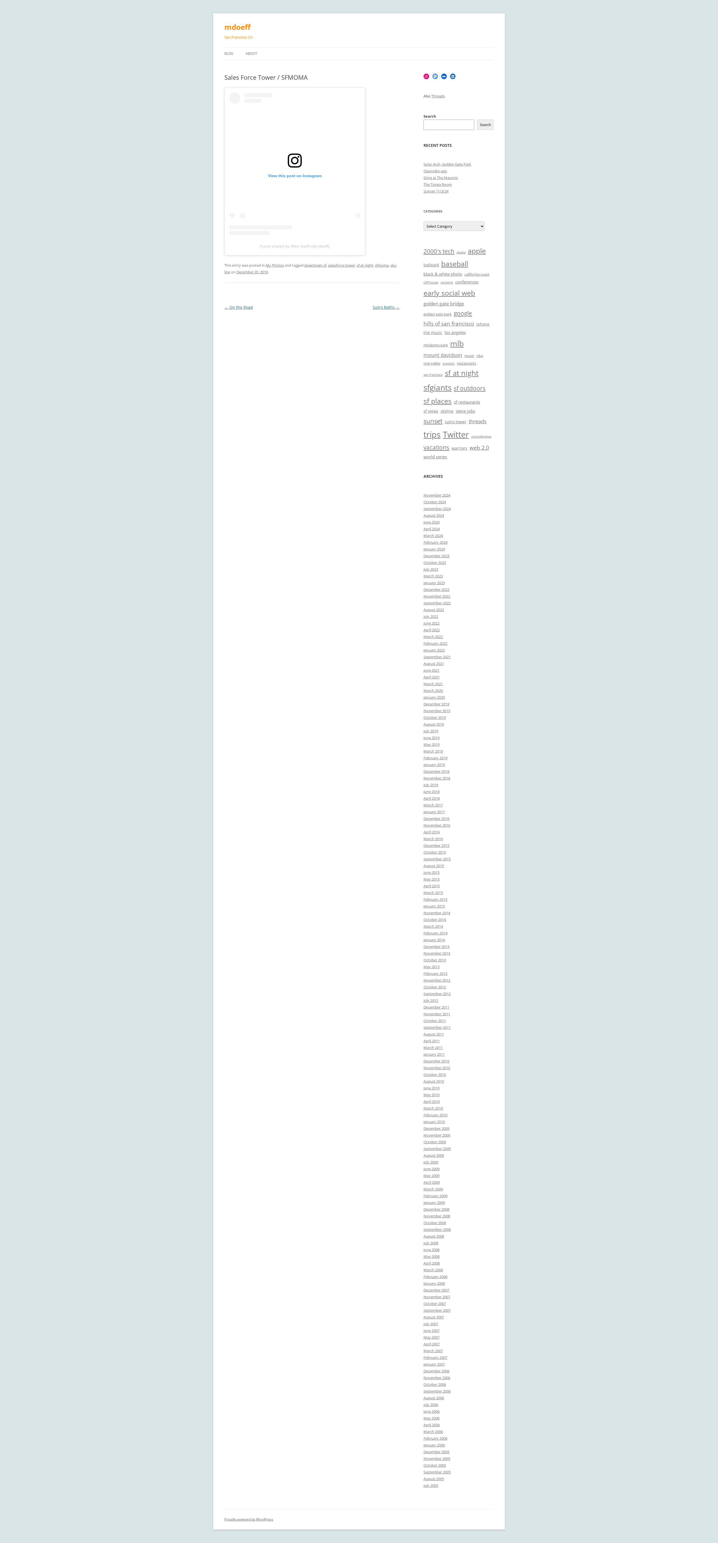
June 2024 (431, 522)
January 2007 (434, 1364)
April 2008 (432, 1263)
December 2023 (436, 555)
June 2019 (431, 737)
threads (478, 421)
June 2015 (431, 872)
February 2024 (435, 542)
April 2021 (432, 677)
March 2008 (433, 1269)
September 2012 (437, 993)
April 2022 (432, 629)
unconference (481, 436)
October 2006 (435, 1384)
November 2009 (437, 1135)
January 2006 (434, 1445)
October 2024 (435, 501)
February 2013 (435, 973)
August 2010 (434, 1081)
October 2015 (435, 852)
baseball (454, 263)
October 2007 (435, 1303)
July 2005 (431, 1485)
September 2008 (437, 1229)
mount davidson (443, 355)
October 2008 (435, 1222)
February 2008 (435, 1276)
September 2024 (437, 508)
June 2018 (431, 791)
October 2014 (435, 919)
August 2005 (434, 1478)
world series (435, 457)
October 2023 (435, 562)
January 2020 (434, 697)
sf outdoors (469, 388)
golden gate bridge (444, 303)
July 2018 (431, 784)
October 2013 (435, 960)
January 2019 (434, 764)
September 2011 (437, 1027)
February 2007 (435, 1357)
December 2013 (436, 946)
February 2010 (435, 1114)
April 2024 (432, 528)
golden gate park (438, 314)
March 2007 (433, 1350)
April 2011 (432, 1040)
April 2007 (432, 1344)
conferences (466, 282)
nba (480, 355)
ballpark (431, 265)
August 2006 (434, 1397)
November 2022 (437, 596)
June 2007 (431, 1330)
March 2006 (433, 1431)
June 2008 (431, 1249)
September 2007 (437, 1310)
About (251, 53)
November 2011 (437, 1013)
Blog (228, 53)
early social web (449, 293)
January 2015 (434, 906)
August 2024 (434, 515)
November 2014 (437, 912)
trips (432, 434)
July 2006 (431, 1404)
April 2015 (432, 885)
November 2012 (437, 980)
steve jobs (465, 411)
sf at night (365, 265)
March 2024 (433, 535)
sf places (438, 401)
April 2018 (432, 798)
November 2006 (437, 1377)
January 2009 (434, 1202)
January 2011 (434, 1054)
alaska (461, 252)
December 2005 (436, 1451)
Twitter (456, 434)
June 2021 (431, 670)
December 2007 (436, 1290)
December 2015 (436, 845)
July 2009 (431, 1162)
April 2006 (432, 1424)
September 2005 (437, 1472)
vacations (436, 447)
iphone (482, 324)
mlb (457, 343)
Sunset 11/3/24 (436, 191)
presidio (449, 363)
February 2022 (435, 643)
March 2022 (433, 636)
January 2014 (434, 939)
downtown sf (315, 265)
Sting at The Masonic (441, 177)
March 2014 (433, 926)
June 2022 (431, 623)
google (463, 313)
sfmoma (382, 265)
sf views (431, 411)
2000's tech (439, 251)
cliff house (431, 282)
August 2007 (434, 1317)
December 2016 (436, 818)
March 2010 (433, 1108)
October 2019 (435, 717)
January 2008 (434, 1283)
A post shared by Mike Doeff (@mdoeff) (295, 246)
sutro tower (455, 421)
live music (433, 332)
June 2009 (431, 1168)
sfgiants (438, 387)
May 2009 (431, 1175)
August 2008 (434, 1236)
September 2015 (437, 858)
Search (430, 116)
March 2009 (433, 1189)
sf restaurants (467, 402)
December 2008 (436, 1209)
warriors (459, 448)
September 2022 (437, 602)
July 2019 (431, 730)
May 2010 (431, 1094)
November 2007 (437, 1296)
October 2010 (435, 1074)
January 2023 (434, 582)
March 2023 (433, 576)
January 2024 (434, 549)
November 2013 (437, 953)
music (469, 355)
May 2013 (431, 966)
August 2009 (434, 1155)
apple (477, 250)
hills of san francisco (449, 323)
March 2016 (433, 838)
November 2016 (437, 825)
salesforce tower (341, 265)
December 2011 (436, 1007)
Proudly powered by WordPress (248, 1519)
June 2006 (431, 1411)
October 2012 (435, 986)
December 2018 (436, 771)
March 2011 (433, 1047)
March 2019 (433, 751)
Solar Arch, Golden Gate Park (447, 164)
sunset (433, 421)
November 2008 (437, 1216)
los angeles (455, 332)
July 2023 (431, 569)
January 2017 (434, 811)
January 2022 (434, 650)
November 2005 (437, 1458)
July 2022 (431, 616)
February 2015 (435, 899)
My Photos (275, 265)
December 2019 (436, 704)
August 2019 (434, 724)
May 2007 (431, 1337)
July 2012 (431, 1000)
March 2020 (433, 690)
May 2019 (431, 744)
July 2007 (431, 1323)
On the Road (238, 307)
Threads (438, 96)
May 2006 (431, 1418)
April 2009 (432, 1182)
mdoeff (237, 27)
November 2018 (437, 778)
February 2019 (435, 757)
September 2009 (437, 1148)
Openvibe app (435, 170)
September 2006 (437, 1391)
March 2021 (433, 683)
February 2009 (435, 1195)
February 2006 (435, 1438)
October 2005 (435, 1465)
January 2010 (434, 1121)
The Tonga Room (438, 184)
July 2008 (431, 1242)
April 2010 (432, 1101)
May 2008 (431, 1256)
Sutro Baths (386, 307)
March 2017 (433, 805)
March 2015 (433, 892)
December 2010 (436, 1061)
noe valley (432, 363)
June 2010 (431, 1088)
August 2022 (434, 609)
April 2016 (432, 832)
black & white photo (443, 274)
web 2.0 (479, 447)
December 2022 (436, 589)
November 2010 (437, 1067)
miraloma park (436, 345)
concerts (447, 282)
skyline (447, 411)
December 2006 (436, 1370)
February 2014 (435, 933)
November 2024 (437, 495)
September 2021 (437, 656)
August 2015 (434, 865)
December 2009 (436, 1128)
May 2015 (431, 879)
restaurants (466, 363)
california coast (476, 274)
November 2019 (437, 710)
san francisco (433, 375)
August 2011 (434, 1034)
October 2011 (435, 1020)
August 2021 (434, 663)
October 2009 (435, 1141)
